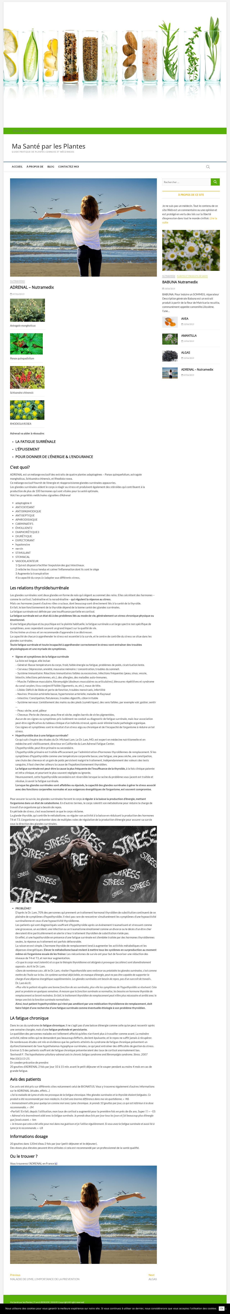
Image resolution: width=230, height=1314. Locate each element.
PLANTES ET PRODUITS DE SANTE (192, 276)
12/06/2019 (188, 358)
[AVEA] (170, 322)
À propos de (35, 166)
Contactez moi (68, 166)
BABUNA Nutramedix (180, 281)
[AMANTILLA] (170, 339)
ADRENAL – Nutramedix (197, 369)
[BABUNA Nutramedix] (191, 250)
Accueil (17, 166)
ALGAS (185, 353)
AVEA (184, 319)
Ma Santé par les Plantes (48, 146)
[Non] (225, 1309)
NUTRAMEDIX (17, 281)
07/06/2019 (18, 294)
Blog (50, 166)
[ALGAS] (170, 356)
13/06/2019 (188, 324)
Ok (221, 1308)
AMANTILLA (189, 336)
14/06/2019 (169, 288)
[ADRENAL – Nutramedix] (170, 372)
